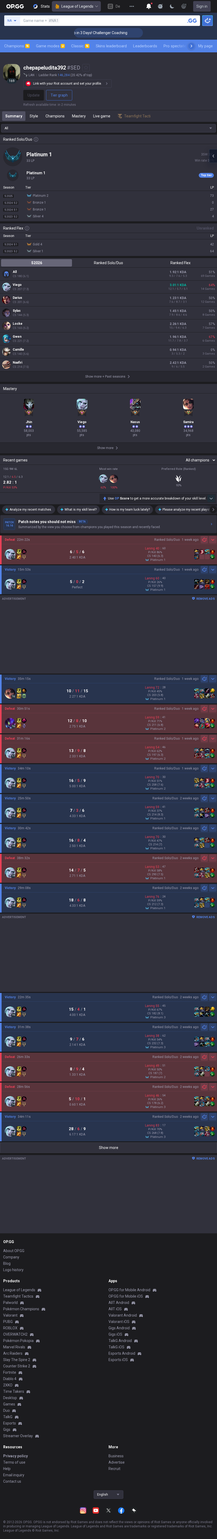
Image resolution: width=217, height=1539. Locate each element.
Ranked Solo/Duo (108, 263)
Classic (79, 46)
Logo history (13, 1270)
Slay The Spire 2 (16, 1360)
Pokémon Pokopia (18, 1341)
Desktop (10, 1398)
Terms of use (14, 1462)
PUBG (8, 1322)
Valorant (10, 1315)
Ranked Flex (180, 263)
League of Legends (77, 6)
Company (11, 1257)
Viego (17, 285)
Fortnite (9, 1372)
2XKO (7, 1385)
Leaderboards (145, 46)
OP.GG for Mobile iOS (125, 1296)
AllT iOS (115, 1309)
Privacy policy (15, 1456)
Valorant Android (122, 1315)
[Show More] (148, 6)
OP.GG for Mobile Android (129, 1290)
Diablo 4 (9, 1379)
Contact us (12, 1481)
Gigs (6, 1429)
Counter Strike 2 (16, 1366)
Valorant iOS (118, 1322)
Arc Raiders (12, 1353)
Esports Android (121, 1353)
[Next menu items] (191, 46)
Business (116, 1456)
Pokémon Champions (21, 1309)
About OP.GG (13, 1251)
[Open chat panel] (213, 156)
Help (7, 1469)
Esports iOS (118, 1360)
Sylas (17, 311)
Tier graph (59, 95)
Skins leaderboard (111, 46)
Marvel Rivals (14, 1347)
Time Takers (13, 1391)
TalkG (7, 1417)
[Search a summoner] (192, 20)
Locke (17, 324)
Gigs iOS (115, 1334)
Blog (7, 1263)
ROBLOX (10, 1328)
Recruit (114, 1469)
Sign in (201, 6)
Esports (9, 1423)
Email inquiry (13, 1475)
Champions (16, 46)
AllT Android (118, 1302)
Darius (17, 298)
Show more (108, 1148)
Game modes (50, 46)
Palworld (10, 1302)
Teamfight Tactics (18, 1296)
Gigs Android (119, 1328)
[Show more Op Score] (211, 498)
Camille (18, 349)
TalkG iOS (116, 1347)
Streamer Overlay (18, 1436)
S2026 (36, 263)
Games (9, 1404)
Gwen (17, 336)
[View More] (131, 6)
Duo (6, 1410)
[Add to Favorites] (86, 67)
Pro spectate (175, 46)
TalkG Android (120, 1341)
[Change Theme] (172, 6)
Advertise (116, 1462)
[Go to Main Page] (15, 6)
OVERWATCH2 (15, 1334)
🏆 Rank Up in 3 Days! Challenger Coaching (77, 33)
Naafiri (17, 362)
